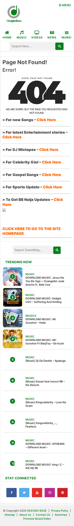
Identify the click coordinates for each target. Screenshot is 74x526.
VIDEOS (37, 37)
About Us (25, 514)
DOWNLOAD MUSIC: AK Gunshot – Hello (40, 320)
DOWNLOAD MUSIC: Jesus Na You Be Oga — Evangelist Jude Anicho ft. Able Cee (44, 281)
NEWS (52, 37)
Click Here (46, 120)
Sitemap (10, 514)
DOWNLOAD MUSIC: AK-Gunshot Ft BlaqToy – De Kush (44, 341)
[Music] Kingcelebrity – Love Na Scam (45, 404)
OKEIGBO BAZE (37, 510)
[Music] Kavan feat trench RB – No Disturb (45, 383)
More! (67, 37)
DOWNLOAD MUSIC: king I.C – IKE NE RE (44, 466)
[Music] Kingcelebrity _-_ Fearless (41, 424)
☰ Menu (65, 5)
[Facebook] (11, 492)
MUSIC (22, 37)
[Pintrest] (62, 492)
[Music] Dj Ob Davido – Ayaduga (45, 360)
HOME (7, 37)
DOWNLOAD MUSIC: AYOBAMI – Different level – (45, 445)
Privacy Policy (59, 510)
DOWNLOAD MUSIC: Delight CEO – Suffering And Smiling (43, 300)
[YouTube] (37, 492)
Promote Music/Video (37, 518)
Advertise (61, 514)
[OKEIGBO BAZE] (13, 14)
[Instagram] (50, 492)
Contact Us (43, 514)
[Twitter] (24, 492)
